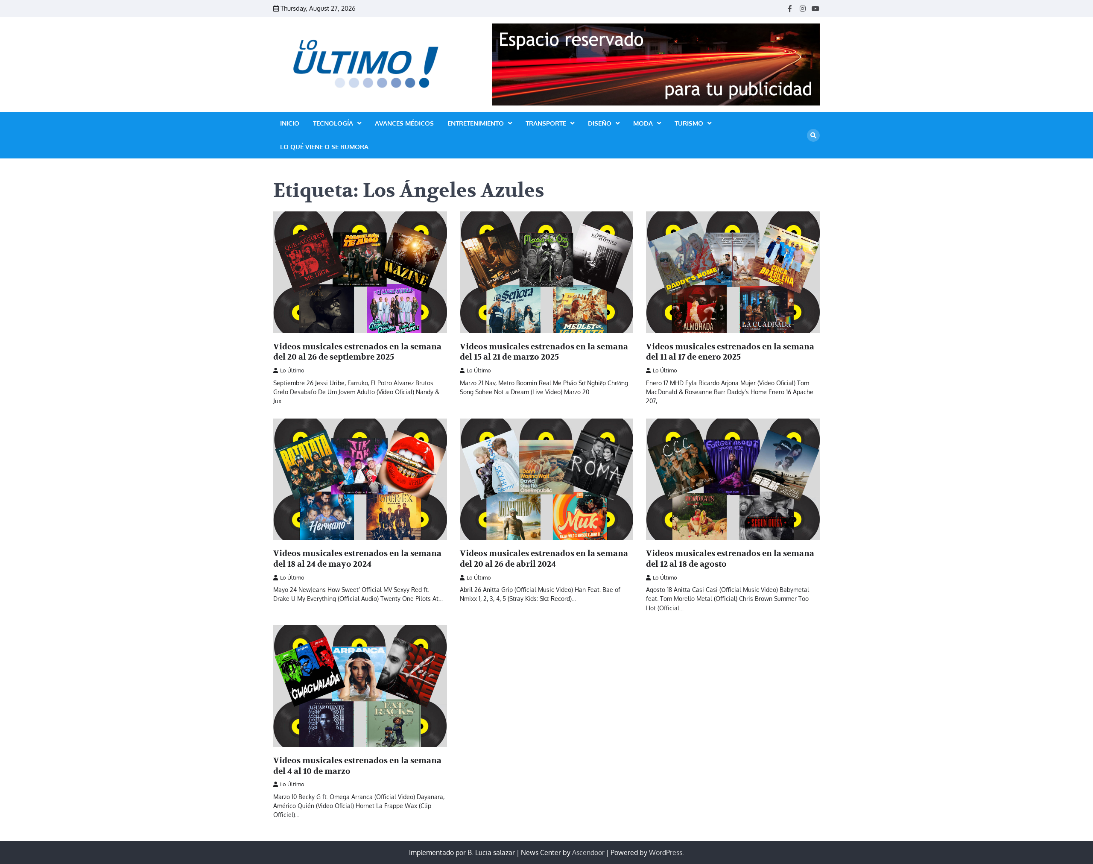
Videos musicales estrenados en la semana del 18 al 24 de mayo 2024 (357, 558)
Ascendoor (588, 852)
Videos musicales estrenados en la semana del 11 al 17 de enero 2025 (730, 352)
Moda (643, 123)
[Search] (813, 135)
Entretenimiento (475, 123)
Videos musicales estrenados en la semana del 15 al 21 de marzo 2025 (544, 352)
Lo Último (292, 370)
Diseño (599, 123)
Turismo (689, 123)
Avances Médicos (404, 123)
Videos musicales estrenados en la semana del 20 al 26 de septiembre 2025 (357, 352)
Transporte (546, 123)
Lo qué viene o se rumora (324, 147)
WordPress (665, 852)
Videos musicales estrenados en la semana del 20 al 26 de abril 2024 (544, 558)
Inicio (289, 123)
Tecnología (333, 123)
